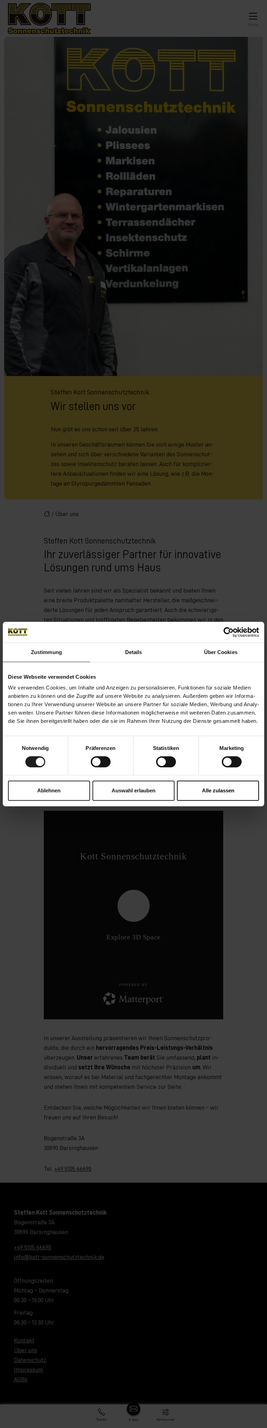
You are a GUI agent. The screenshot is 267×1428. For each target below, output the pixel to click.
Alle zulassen (218, 790)
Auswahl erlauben (133, 790)
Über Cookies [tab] (220, 652)
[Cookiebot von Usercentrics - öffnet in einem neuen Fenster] (228, 632)
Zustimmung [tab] (46, 652)
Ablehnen (48, 790)
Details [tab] (133, 652)
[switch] (101, 761)
